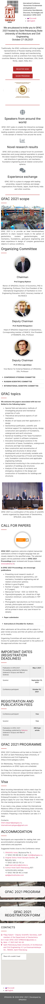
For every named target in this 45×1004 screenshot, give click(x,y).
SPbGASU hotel (11, 852)
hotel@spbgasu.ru (35, 855)
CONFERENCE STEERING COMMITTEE (19, 377)
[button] (22, 69)
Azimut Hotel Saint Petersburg (17, 868)
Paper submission (11, 617)
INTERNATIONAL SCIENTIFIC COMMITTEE (21, 386)
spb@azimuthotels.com (14, 875)
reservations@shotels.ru (18, 865)
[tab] (22, 377)
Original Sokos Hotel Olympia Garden (20, 857)
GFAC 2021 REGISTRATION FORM (22, 913)
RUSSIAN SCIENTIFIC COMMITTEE (18, 381)
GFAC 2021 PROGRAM (22, 892)
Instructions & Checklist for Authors (18, 624)
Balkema (24, 730)
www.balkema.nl (7, 564)
